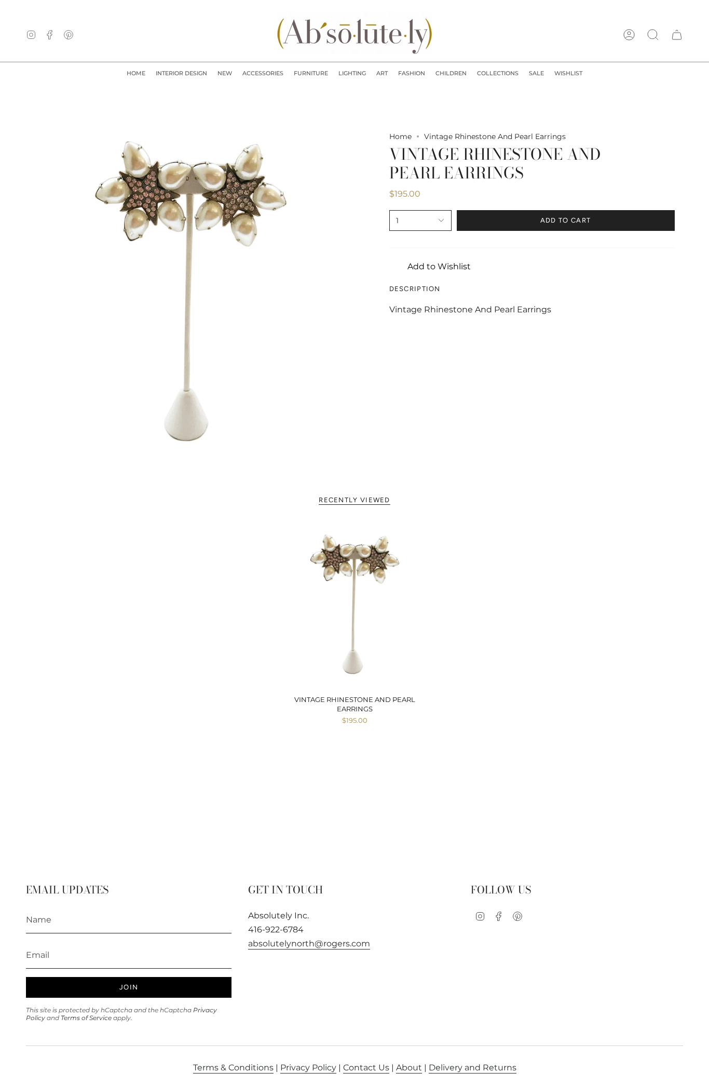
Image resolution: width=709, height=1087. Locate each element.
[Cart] (677, 35)
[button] (181, 73)
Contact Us (366, 1067)
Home (400, 136)
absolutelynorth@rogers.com (309, 943)
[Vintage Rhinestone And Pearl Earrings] (355, 606)
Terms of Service (86, 1018)
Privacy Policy (308, 1067)
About (409, 1067)
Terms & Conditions (233, 1067)
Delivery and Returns (472, 1067)
